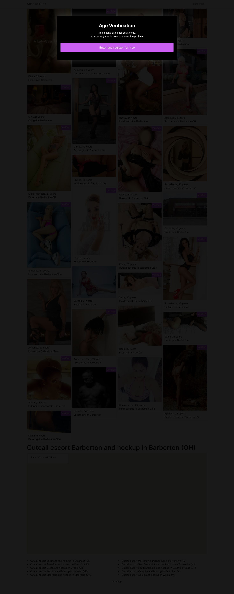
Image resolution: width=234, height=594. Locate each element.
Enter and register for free (117, 47)
